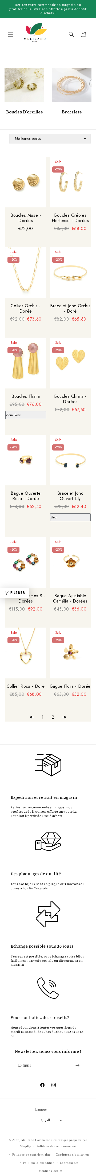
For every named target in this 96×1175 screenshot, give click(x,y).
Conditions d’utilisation (72, 1154)
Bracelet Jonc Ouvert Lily (70, 496)
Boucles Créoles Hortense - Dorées (70, 218)
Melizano (27, 1139)
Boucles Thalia (25, 396)
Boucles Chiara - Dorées (70, 399)
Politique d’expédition (38, 1162)
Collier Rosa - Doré (26, 686)
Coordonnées (69, 1162)
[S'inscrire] (77, 1065)
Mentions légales (50, 1170)
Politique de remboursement (56, 1146)
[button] (11, 34)
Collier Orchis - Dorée (26, 308)
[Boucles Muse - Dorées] (25, 182)
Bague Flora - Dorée (70, 686)
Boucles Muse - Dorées (25, 218)
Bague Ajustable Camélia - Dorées (70, 598)
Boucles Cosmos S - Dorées (25, 598)
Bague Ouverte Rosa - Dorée (26, 496)
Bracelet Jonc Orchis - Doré (70, 308)
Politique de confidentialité (31, 1154)
